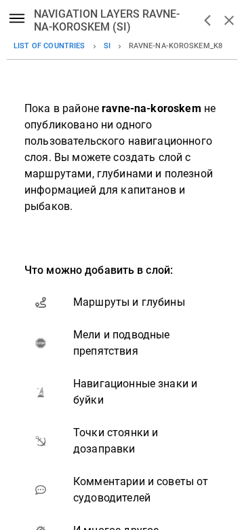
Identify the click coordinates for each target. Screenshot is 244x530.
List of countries (49, 45)
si (107, 45)
